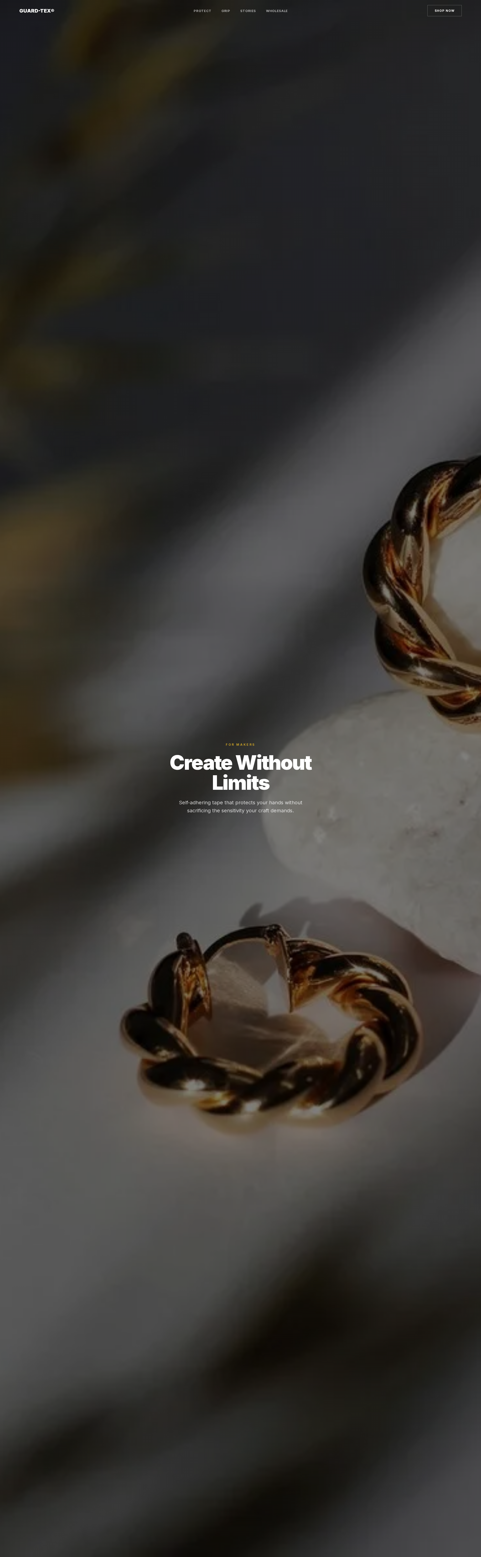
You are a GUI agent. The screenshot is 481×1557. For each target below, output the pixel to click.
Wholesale (277, 11)
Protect (202, 11)
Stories (248, 11)
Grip (225, 11)
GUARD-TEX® (36, 11)
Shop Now (445, 11)
